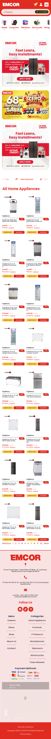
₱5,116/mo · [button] (8, 403)
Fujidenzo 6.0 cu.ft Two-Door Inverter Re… (33, 441)
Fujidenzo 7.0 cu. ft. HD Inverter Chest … (9, 527)
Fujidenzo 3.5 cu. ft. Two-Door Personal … (34, 396)
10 (41, 543)
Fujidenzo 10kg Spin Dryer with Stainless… (10, 220)
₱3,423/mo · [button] (33, 315)
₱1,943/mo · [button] (8, 535)
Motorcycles (37, 27)
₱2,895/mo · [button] (33, 227)
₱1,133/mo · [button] (32, 403)
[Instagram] (30, 609)
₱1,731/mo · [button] (8, 447)
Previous (6, 543)
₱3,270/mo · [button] (9, 271)
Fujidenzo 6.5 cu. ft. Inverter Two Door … (9, 483)
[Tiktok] (25, 609)
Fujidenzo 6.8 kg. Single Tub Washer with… (33, 484)
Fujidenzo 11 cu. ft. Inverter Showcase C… (9, 265)
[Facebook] (20, 609)
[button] (46, 4)
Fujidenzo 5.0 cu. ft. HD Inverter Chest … (9, 440)
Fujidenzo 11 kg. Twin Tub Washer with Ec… (10, 308)
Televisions (25, 27)
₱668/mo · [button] (32, 491)
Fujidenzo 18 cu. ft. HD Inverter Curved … (10, 396)
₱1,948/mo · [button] (33, 535)
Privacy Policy (25, 734)
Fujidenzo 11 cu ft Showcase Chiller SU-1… (34, 221)
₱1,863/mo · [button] (8, 491)
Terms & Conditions (25, 727)
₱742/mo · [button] (8, 227)
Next (46, 543)
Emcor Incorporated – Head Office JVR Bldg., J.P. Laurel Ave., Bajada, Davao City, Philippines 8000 (25, 570)
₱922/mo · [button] (32, 271)
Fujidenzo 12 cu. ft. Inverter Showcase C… (33, 309)
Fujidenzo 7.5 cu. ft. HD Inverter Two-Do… (33, 527)
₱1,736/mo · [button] (33, 447)
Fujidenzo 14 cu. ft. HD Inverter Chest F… (34, 352)
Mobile (4, 27)
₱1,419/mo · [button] (8, 315)
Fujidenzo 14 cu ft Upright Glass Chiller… (10, 352)
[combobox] (25, 12)
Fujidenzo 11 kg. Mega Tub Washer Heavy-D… (34, 265)
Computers (14, 27)
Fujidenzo (6, 216)
